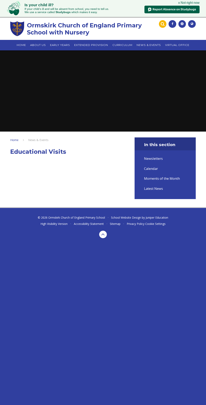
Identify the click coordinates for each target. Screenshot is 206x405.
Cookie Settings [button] (155, 224)
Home (14, 140)
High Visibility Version (54, 224)
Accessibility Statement (89, 224)
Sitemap (115, 224)
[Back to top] (103, 234)
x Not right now (189, 2)
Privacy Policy (135, 224)
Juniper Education (157, 217)
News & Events (38, 140)
